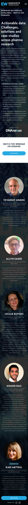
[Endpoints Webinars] (11, 4)
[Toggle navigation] (26, 4)
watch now (14, 153)
